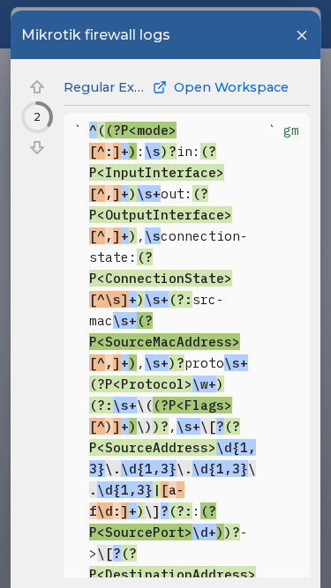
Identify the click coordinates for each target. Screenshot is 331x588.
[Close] (302, 35)
